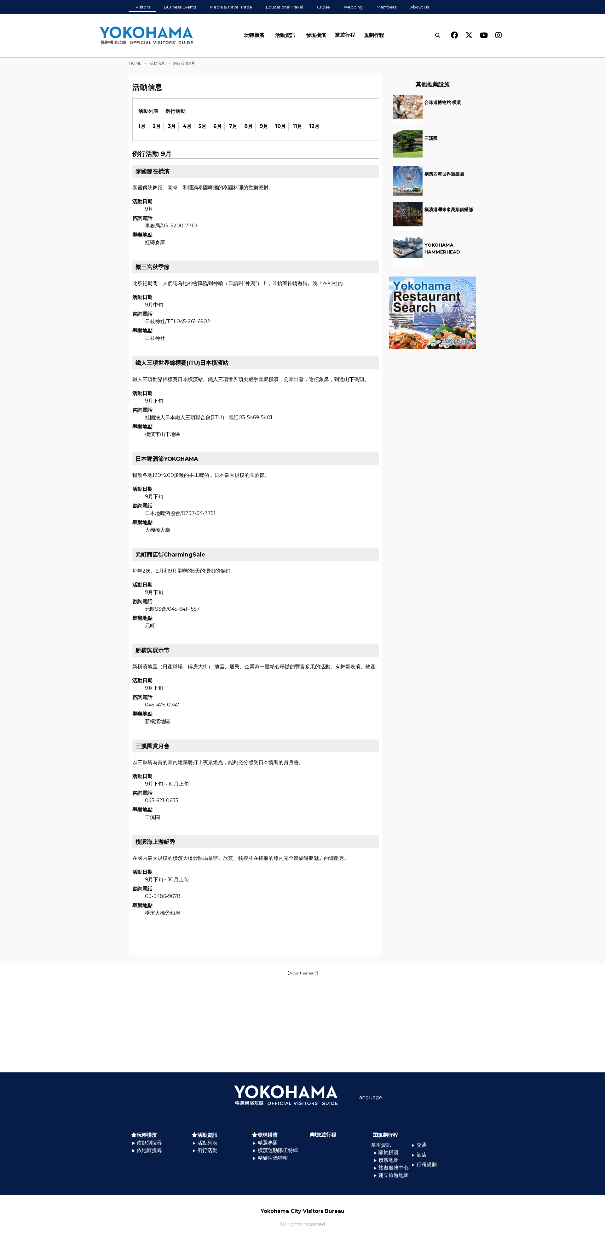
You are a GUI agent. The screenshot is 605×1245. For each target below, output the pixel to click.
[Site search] (437, 35)
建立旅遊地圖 (393, 1175)
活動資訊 (285, 35)
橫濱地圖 (388, 1160)
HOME (135, 63)
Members (386, 6)
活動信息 (157, 63)
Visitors (142, 6)
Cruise (323, 6)
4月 (187, 126)
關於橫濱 (388, 1153)
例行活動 (175, 111)
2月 (157, 126)
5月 (202, 126)
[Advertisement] (302, 1021)
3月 (172, 126)
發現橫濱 (316, 35)
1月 (142, 126)
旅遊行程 (345, 35)
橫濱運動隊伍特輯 (278, 1150)
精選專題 (268, 1143)
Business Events (180, 6)
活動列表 (148, 111)
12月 (314, 126)
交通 (422, 1145)
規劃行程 (374, 35)
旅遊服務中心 (393, 1168)
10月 (280, 126)
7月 (233, 126)
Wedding (353, 6)
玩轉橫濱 (254, 35)
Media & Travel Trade (231, 6)
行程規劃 (426, 1165)
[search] (437, 35)
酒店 (422, 1155)
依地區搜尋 (149, 1150)
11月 (297, 126)
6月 (217, 126)
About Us (419, 6)
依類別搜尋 (149, 1143)
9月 (264, 126)
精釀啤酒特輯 (273, 1158)
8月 (248, 126)
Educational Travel (284, 6)
